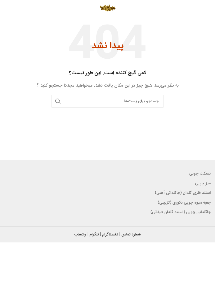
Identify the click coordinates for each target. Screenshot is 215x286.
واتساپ (80, 234)
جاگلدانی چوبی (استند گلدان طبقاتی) (180, 212)
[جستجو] (58, 101)
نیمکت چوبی (200, 173)
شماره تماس (131, 234)
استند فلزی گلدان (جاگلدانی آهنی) (183, 193)
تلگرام (94, 234)
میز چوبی (203, 183)
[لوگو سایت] (107, 8)
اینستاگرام (110, 234)
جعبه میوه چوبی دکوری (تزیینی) (184, 202)
